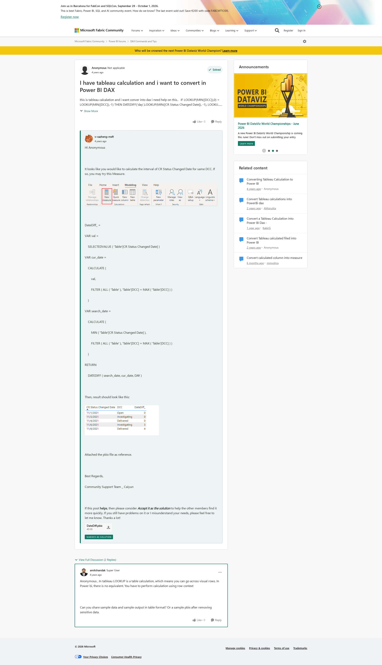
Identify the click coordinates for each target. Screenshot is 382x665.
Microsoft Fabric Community (89, 41)
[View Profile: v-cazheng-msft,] (89, 139)
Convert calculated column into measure (274, 258)
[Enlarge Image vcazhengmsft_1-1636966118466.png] (151, 194)
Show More (91, 111)
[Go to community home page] (99, 30)
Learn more (229, 51)
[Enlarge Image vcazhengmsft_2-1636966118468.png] (122, 420)
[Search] (277, 30)
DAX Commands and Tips (143, 41)
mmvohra (273, 263)
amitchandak (97, 570)
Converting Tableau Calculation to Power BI (270, 181)
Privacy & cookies (259, 648)
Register (288, 30)
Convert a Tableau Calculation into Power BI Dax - (270, 220)
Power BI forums (117, 41)
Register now (70, 17)
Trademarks (300, 648)
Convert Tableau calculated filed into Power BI (271, 240)
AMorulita (270, 208)
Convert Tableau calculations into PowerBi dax (269, 201)
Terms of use (281, 648)
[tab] (269, 151)
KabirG (267, 228)
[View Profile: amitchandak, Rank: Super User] (84, 572)
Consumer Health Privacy (126, 656)
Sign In (301, 30)
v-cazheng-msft (104, 136)
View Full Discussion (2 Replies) (97, 560)
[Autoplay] (264, 151)
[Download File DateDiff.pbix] (108, 527)
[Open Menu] (304, 41)
